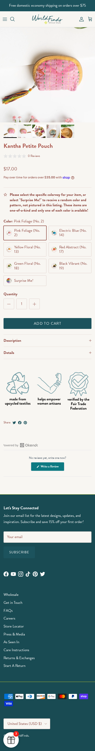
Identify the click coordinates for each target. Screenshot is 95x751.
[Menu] (5, 19)
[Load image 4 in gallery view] (47, 74)
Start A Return (14, 665)
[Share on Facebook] (19, 422)
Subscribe (19, 552)
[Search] (14, 19)
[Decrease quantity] (9, 304)
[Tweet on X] (14, 422)
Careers (9, 618)
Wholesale (11, 594)
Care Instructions (16, 650)
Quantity (10, 294)
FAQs (8, 610)
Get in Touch (13, 602)
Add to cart (47, 323)
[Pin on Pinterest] (25, 422)
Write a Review (52, 467)
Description (12, 340)
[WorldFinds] (48, 19)
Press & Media (14, 634)
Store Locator (14, 626)
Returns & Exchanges (19, 658)
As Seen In (11, 642)
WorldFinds (21, 735)
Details (9, 352)
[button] (22, 155)
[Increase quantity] (34, 304)
